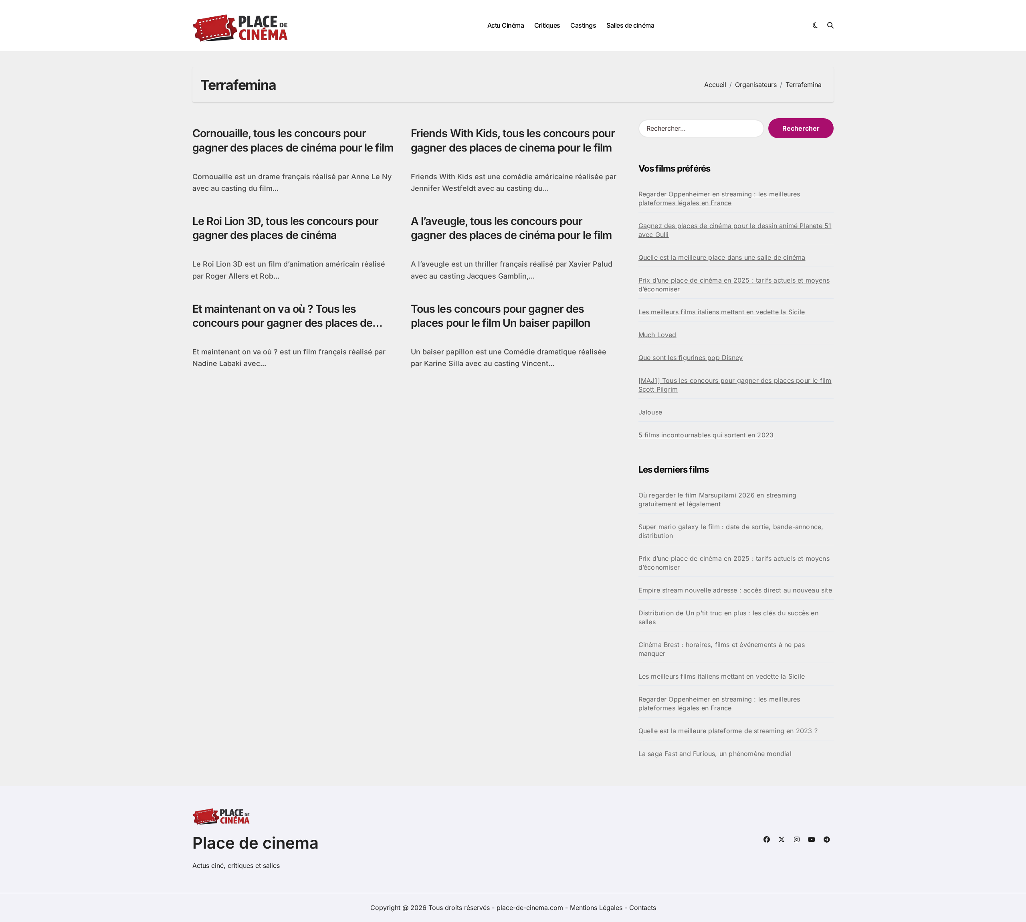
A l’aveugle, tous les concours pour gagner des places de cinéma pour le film (511, 228)
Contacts (642, 908)
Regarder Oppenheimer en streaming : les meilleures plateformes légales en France (719, 198)
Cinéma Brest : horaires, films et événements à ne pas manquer (721, 649)
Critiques (547, 25)
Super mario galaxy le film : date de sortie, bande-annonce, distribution (731, 531)
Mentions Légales (597, 908)
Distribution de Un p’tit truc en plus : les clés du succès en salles (728, 617)
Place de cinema (255, 843)
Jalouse (650, 412)
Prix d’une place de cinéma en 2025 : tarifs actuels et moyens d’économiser (734, 284)
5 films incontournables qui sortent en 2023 (706, 435)
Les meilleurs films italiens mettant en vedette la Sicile (721, 312)
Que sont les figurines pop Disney (690, 358)
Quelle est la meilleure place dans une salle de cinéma (722, 257)
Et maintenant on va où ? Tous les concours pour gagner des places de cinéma (282, 323)
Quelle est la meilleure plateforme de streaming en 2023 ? (728, 731)
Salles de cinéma (630, 25)
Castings (583, 25)
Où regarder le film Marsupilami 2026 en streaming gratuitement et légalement (717, 499)
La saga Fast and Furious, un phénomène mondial (715, 754)
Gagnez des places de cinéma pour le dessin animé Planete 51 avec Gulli (735, 230)
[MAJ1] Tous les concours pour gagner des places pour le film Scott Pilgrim (735, 384)
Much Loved (657, 335)
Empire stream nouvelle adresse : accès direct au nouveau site (735, 590)
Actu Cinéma (505, 25)
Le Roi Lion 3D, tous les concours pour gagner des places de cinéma (285, 228)
